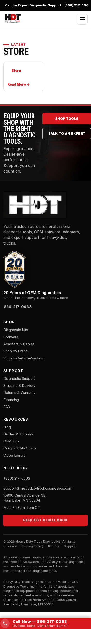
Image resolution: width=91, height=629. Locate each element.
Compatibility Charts (20, 448)
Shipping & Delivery (19, 385)
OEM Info (11, 441)
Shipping (70, 546)
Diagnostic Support (19, 378)
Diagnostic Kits (15, 330)
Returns (53, 546)
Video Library (14, 455)
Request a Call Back (45, 520)
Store (16, 71)
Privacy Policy (32, 546)
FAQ (6, 407)
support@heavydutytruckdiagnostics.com (37, 488)
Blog (7, 427)
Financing (11, 400)
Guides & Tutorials (18, 434)
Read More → (19, 84)
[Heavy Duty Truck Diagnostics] (12, 18)
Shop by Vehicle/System (23, 358)
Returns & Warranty (19, 392)
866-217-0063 (18, 307)
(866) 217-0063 (77, 5)
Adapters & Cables (19, 344)
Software (10, 337)
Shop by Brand (15, 351)
